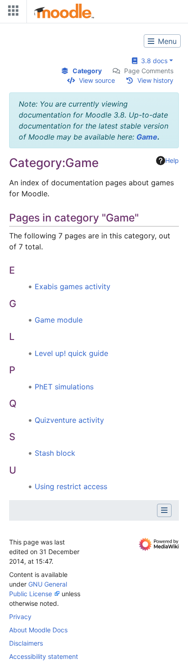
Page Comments (148, 71)
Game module (59, 319)
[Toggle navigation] (11, 13)
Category (87, 71)
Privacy (20, 616)
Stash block (55, 453)
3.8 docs (152, 61)
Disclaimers (26, 643)
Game (146, 136)
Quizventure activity (69, 420)
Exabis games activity (72, 286)
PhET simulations (64, 386)
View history (155, 80)
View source (97, 80)
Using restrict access (71, 486)
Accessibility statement (43, 656)
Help (172, 160)
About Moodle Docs (38, 630)
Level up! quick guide (71, 353)
